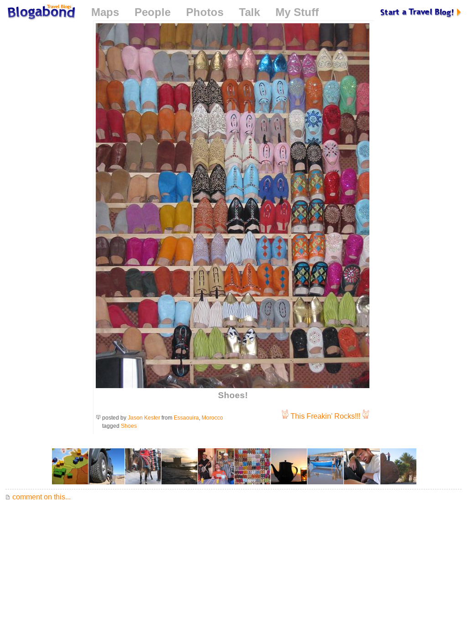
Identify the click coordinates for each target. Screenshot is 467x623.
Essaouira (186, 418)
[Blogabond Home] (40, 13)
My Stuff (297, 12)
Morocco (212, 418)
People (153, 12)
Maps (105, 12)
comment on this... (40, 497)
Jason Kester (144, 418)
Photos (204, 12)
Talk (249, 12)
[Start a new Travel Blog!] (421, 12)
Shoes (129, 426)
